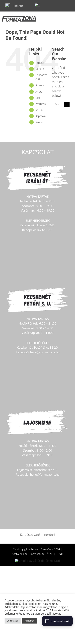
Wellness (40, 104)
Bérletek (40, 68)
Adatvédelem (19, 554)
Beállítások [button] (12, 620)
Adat (60, 554)
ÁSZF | (52, 554)
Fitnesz (39, 62)
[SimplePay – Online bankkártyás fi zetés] (37, 561)
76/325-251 (44, 230)
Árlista (38, 91)
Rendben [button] (29, 620)
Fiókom (18, 6)
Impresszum (37, 554)
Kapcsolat (40, 116)
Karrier (39, 122)
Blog (37, 97)
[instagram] (68, 6)
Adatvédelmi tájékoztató (20, 607)
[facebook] (61, 6)
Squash (39, 85)
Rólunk (39, 110)
